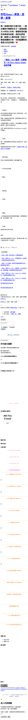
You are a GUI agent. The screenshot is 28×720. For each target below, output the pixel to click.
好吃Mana (3, 298)
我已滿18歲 (3, 717)
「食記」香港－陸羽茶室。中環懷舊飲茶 (12, 255)
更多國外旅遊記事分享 (7, 287)
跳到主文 (3, 22)
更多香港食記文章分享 (7, 283)
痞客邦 (12, 307)
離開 (9, 717)
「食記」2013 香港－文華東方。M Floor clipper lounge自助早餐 (15, 62)
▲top (2, 316)
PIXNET (7, 694)
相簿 (5, 49)
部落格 (5, 51)
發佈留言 (3, 329)
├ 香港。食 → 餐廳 (15, 314)
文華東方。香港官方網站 (14, 87)
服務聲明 (17, 696)
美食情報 (13, 46)
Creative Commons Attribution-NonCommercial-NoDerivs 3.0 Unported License (14, 689)
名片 (5, 53)
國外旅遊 (12, 312)
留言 (15, 307)
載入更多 (3, 319)
